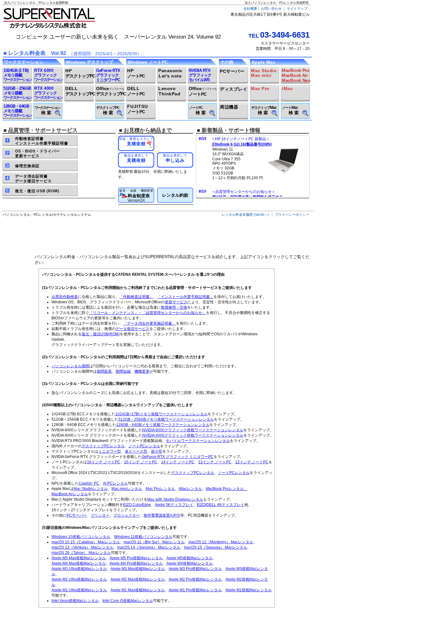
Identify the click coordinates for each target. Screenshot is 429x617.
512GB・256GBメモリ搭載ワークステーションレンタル (166, 419)
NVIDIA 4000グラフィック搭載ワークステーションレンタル (192, 435)
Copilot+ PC (89, 483)
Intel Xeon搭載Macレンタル (75, 600)
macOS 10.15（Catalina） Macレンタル (86, 542)
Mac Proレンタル (160, 489)
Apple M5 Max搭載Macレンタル (79, 558)
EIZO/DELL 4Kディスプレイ (220, 505)
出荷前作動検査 (65, 297)
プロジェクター (126, 515)
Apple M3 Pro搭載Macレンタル (195, 568)
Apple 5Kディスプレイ (174, 505)
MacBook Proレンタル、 (226, 489)
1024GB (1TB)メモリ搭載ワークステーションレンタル (161, 414)
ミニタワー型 (109, 451)
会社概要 (250, 8)
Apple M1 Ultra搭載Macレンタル (79, 590)
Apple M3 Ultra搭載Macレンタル (79, 568)
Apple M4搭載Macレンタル (189, 563)
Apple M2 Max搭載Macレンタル (138, 579)
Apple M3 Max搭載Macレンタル (138, 568)
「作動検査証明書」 (136, 297)
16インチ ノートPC (103, 462)
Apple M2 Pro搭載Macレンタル (195, 579)
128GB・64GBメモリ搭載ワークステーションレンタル (162, 425)
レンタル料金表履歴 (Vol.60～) (245, 214)
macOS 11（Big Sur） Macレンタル (154, 542)
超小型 (156, 451)
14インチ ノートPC (177, 462)
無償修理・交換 (174, 307)
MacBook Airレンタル (70, 494)
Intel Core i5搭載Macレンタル (127, 600)
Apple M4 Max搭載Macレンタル (79, 563)
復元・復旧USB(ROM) (101, 334)
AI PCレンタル (115, 483)
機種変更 (141, 371)
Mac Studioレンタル (90, 489)
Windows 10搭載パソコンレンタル (81, 537)
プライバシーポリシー (292, 214)
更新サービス (176, 302)
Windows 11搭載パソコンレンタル (143, 537)
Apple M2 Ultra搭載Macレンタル (79, 579)
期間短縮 (123, 371)
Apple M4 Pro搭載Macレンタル (136, 563)
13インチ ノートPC (214, 462)
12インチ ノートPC (252, 462)
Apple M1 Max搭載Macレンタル (138, 590)
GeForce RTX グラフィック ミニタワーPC (178, 457)
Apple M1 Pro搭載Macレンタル (195, 590)
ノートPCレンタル (144, 446)
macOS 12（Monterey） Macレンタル (220, 542)
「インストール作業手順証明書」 (185, 297)
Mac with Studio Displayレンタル (175, 499)
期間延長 (104, 371)
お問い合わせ (271, 8)
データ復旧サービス (132, 329)
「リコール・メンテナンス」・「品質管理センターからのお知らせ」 (147, 313)
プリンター (100, 515)
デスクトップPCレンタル (103, 446)
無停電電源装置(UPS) (162, 515)
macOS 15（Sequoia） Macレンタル (215, 547)
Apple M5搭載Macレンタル (189, 558)
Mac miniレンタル (126, 489)
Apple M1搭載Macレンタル (248, 590)
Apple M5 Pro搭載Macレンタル (136, 558)
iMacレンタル (190, 489)
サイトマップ (297, 8)
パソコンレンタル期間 (70, 366)
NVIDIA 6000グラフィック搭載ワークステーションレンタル (192, 430)
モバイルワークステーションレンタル (198, 441)
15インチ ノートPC (140, 462)
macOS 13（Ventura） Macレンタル (82, 547)
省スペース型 (136, 451)
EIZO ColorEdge (137, 505)
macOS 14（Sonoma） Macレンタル (148, 547)
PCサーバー (77, 515)
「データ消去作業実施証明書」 (149, 323)
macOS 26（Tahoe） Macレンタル (81, 553)
